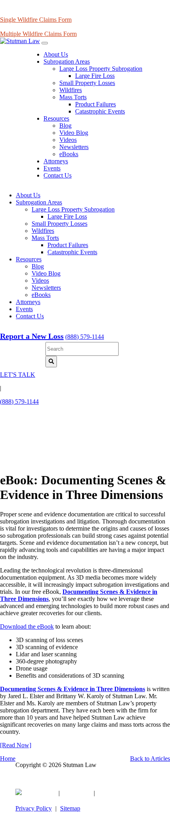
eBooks (68, 154)
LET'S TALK (17, 374)
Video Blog (73, 132)
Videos (68, 139)
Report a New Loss (32, 336)
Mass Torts (73, 97)
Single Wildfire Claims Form (36, 19)
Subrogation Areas (66, 61)
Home (7, 758)
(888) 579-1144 (84, 336)
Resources (56, 118)
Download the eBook (27, 626)
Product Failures (95, 104)
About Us (55, 54)
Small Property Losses (87, 82)
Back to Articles (150, 758)
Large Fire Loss (95, 75)
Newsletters (74, 147)
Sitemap (70, 808)
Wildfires (70, 90)
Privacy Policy (33, 808)
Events (51, 168)
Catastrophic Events (100, 111)
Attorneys (55, 161)
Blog (65, 125)
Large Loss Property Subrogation (100, 68)
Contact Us (57, 175)
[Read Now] (15, 745)
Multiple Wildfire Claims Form (38, 33)
